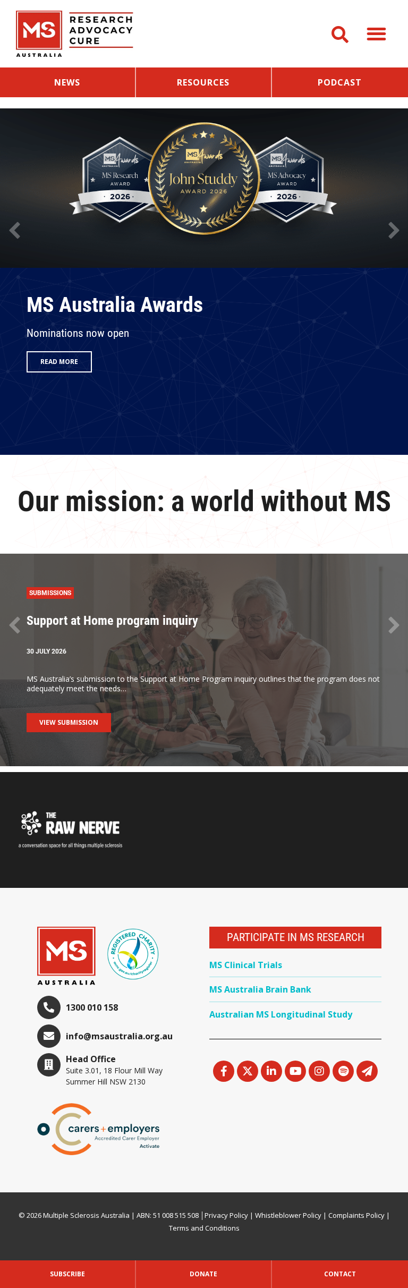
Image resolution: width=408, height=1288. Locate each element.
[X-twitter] (247, 1071)
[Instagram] (319, 1071)
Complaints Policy (356, 1215)
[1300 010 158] (49, 1007)
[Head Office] (49, 1065)
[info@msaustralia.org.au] (49, 1036)
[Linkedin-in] (271, 1071)
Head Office (91, 1059)
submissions (50, 593)
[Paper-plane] (367, 1071)
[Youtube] (295, 1071)
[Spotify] (343, 1071)
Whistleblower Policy (288, 1215)
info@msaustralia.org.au (119, 1036)
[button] (377, 33)
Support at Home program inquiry (112, 620)
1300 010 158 (92, 1007)
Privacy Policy (226, 1215)
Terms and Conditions (204, 1228)
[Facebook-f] (223, 1071)
